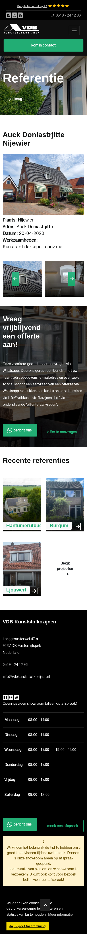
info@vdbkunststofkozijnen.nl (26, 676)
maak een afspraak (62, 825)
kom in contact (43, 45)
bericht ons (23, 430)
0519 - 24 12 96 (15, 664)
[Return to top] (45, 905)
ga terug (15, 98)
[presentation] (15, 279)
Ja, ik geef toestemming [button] (27, 926)
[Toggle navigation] (74, 30)
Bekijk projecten (65, 566)
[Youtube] (20, 15)
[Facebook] (9, 15)
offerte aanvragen (62, 432)
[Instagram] (15, 15)
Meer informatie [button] (60, 914)
